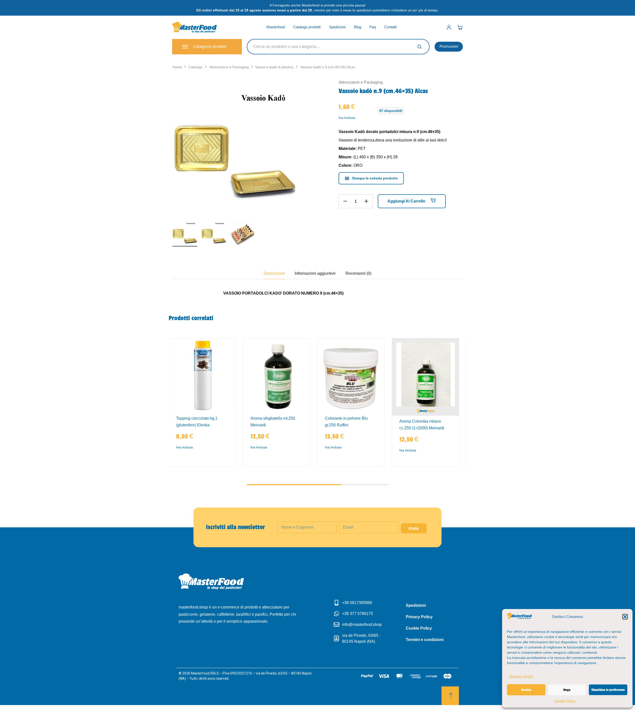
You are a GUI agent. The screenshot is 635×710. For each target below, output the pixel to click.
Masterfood (275, 27)
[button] (625, 616)
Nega (567, 690)
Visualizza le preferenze (608, 690)
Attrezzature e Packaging (229, 67)
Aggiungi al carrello (406, 201)
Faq (373, 27)
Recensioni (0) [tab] (358, 273)
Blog (357, 27)
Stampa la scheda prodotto (375, 178)
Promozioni (449, 46)
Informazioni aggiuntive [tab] (315, 273)
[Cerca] (419, 46)
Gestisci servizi (521, 676)
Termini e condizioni (425, 640)
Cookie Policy (564, 701)
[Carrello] (460, 27)
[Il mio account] (449, 27)
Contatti (390, 27)
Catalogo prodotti (306, 27)
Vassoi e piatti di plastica (274, 67)
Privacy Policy (419, 617)
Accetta (526, 690)
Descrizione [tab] (274, 273)
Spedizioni (337, 27)
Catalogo (196, 67)
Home (177, 67)
